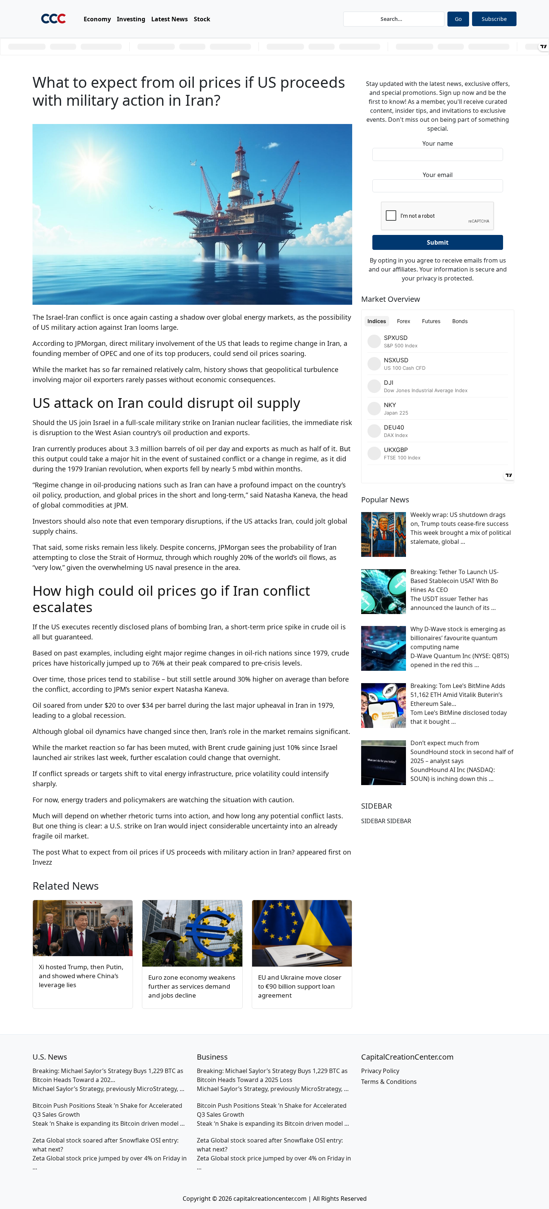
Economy (97, 19)
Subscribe (494, 18)
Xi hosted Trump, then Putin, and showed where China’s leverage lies (81, 975)
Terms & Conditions (389, 1082)
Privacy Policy (380, 1071)
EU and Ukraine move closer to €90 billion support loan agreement (299, 986)
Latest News (169, 19)
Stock (202, 19)
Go (458, 18)
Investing (131, 19)
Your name (437, 143)
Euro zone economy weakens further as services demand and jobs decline (191, 986)
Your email (438, 175)
